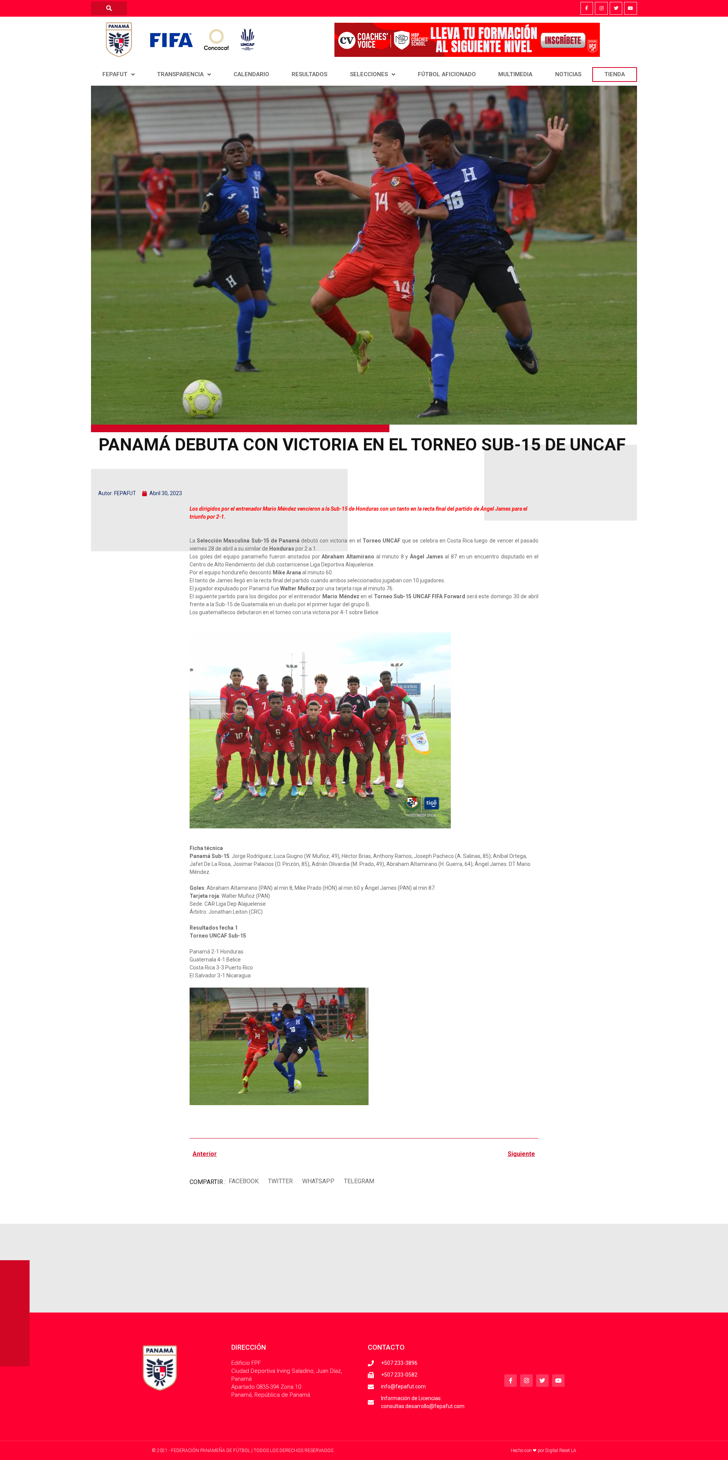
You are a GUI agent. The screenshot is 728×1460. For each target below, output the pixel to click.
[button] (243, 1181)
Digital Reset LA (560, 1450)
